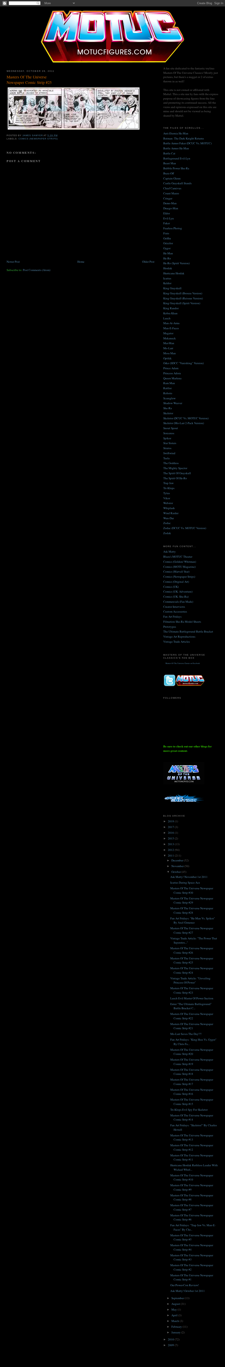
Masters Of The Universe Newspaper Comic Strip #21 (191, 1026)
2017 (171, 827)
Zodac (167, 523)
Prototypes (169, 627)
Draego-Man (170, 208)
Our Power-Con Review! (184, 1285)
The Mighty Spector (175, 468)
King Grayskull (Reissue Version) (183, 298)
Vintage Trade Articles (176, 642)
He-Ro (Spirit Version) (176, 263)
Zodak (167, 533)
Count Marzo (171, 193)
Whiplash (169, 508)
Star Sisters (169, 443)
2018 (171, 821)
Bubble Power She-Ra (176, 168)
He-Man (168, 253)
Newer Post (13, 262)
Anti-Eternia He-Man (175, 133)
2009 (171, 1345)
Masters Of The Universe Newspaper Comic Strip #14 (191, 1117)
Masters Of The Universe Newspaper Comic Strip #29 (191, 900)
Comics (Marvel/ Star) (176, 571)
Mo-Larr (168, 348)
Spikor (167, 438)
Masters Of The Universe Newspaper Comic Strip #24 (191, 970)
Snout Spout (170, 428)
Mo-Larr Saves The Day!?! (185, 1034)
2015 (171, 838)
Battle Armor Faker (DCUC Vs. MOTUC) (187, 143)
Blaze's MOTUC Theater (177, 557)
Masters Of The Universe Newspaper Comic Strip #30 (191, 890)
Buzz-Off (168, 173)
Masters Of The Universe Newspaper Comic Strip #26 (191, 950)
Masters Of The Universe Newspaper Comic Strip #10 (191, 1177)
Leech (167, 318)
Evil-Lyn (168, 218)
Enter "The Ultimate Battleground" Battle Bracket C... (191, 1006)
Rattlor (167, 388)
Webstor (168, 503)
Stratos (167, 448)
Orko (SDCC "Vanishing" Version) (183, 363)
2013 (171, 844)
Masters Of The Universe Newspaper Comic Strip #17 (191, 1082)
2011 (171, 855)
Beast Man (169, 163)
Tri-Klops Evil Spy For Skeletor (189, 1110)
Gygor (167, 248)
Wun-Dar (168, 518)
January (176, 1332)
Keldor (167, 283)
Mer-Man (168, 343)
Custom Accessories (175, 611)
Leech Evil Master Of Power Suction (191, 998)
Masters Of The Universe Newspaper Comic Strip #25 (191, 960)
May (174, 1309)
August (176, 1304)
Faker (166, 223)
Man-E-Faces (171, 328)
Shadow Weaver (172, 403)
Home (80, 262)
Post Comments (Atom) (36, 270)
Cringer (167, 198)
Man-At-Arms (171, 323)
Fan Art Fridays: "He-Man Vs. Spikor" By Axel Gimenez (192, 920)
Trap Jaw (168, 483)
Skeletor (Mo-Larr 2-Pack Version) (183, 423)
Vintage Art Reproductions (179, 636)
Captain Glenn (172, 178)
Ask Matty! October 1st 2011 (187, 1291)
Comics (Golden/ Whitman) (179, 562)
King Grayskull (172, 288)
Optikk (167, 358)
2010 (171, 1339)
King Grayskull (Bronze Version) (182, 293)
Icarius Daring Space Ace (185, 882)
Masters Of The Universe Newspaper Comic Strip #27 (191, 930)
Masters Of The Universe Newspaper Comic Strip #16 (191, 1092)
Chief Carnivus (172, 188)
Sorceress (168, 433)
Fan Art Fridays (172, 616)
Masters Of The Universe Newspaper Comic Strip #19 (191, 1062)
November (177, 866)
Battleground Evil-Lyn (176, 158)
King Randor (171, 308)
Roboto (167, 393)
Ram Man (169, 383)
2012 (171, 850)
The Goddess (171, 463)
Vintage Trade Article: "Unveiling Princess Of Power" (190, 980)
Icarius (167, 278)
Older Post (148, 262)
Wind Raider (170, 513)
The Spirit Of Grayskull (177, 473)
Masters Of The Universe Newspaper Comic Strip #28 (191, 910)
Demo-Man (170, 203)
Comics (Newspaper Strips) (38, 138)
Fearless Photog (172, 228)
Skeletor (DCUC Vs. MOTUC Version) (186, 418)
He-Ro (167, 258)
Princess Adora (172, 373)
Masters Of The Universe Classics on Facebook (182, 663)
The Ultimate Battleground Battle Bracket (188, 631)
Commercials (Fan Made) (178, 602)
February (177, 1327)
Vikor (166, 498)
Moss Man (169, 353)
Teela (166, 458)
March (175, 1321)
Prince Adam (170, 368)
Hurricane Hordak (173, 273)
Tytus (166, 493)
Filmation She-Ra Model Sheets (182, 622)
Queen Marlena (172, 378)
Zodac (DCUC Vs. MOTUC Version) (184, 528)
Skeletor (168, 413)
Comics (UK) (171, 587)
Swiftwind (169, 453)
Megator (168, 333)
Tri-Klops (168, 488)
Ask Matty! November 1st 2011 (189, 877)
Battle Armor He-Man (176, 148)
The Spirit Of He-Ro (175, 478)
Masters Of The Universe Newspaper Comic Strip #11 (191, 1157)
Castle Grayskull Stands (177, 183)
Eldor (166, 213)
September (178, 1298)
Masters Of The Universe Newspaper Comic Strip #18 (191, 1072)
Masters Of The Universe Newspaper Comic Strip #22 (191, 1016)
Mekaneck (169, 338)
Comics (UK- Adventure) (177, 591)
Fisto (166, 233)
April (174, 1315)
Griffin (167, 238)
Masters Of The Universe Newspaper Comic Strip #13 (191, 1137)
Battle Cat (169, 153)
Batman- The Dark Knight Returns (183, 138)
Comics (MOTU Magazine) (179, 567)
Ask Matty (169, 551)
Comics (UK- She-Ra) (176, 597)
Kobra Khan (170, 313)
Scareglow (169, 398)
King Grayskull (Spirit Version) (181, 303)
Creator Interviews (174, 607)
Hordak (167, 268)
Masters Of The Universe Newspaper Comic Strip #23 (191, 990)
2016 (171, 833)
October (176, 872)
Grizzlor (168, 243)
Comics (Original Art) (176, 582)
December (177, 860)
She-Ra (167, 408)
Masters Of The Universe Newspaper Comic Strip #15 (191, 1102)
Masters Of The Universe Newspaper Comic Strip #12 (191, 1147)
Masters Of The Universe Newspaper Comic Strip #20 (191, 1052)
